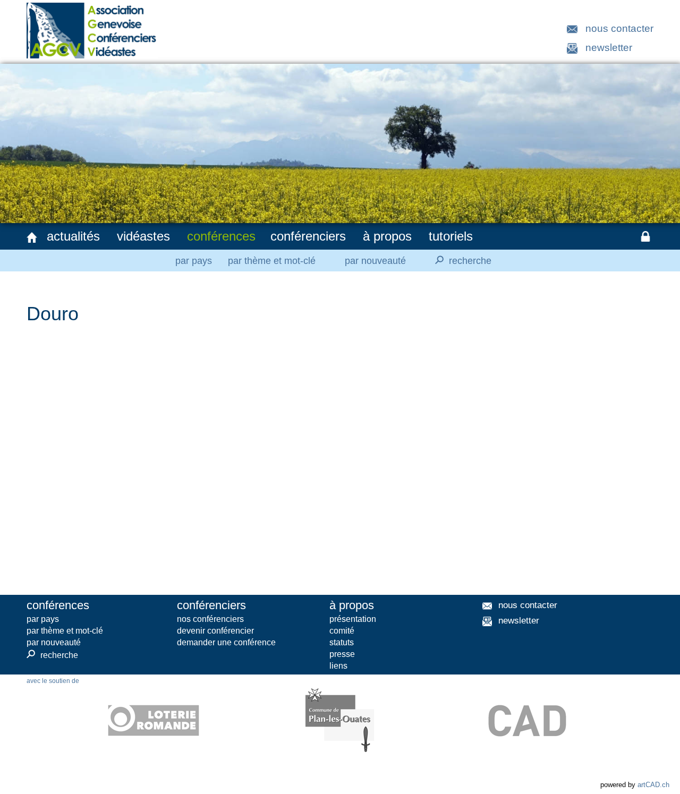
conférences (221, 236)
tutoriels (451, 236)
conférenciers (308, 236)
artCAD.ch (653, 785)
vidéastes (143, 236)
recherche (461, 260)
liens (338, 665)
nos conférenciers (210, 619)
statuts (341, 642)
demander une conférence (226, 642)
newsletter (608, 47)
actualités (73, 236)
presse (342, 654)
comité (341, 630)
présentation (352, 619)
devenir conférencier (215, 630)
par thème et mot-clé (272, 260)
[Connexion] (645, 236)
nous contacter (619, 28)
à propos (387, 236)
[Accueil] (32, 237)
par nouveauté (375, 260)
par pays (193, 260)
